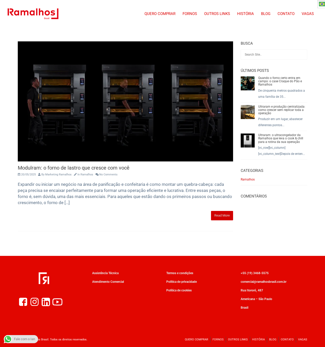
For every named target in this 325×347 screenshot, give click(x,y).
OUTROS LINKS (217, 13)
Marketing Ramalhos (58, 174)
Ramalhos (86, 174)
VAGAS (308, 13)
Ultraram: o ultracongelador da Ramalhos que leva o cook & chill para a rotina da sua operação (280, 138)
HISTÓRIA (245, 13)
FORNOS (190, 13)
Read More (222, 215)
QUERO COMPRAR (159, 13)
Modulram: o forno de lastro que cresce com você (73, 168)
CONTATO (286, 13)
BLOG (265, 13)
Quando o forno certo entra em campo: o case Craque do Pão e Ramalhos (280, 81)
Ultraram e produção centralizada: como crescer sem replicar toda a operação (281, 110)
